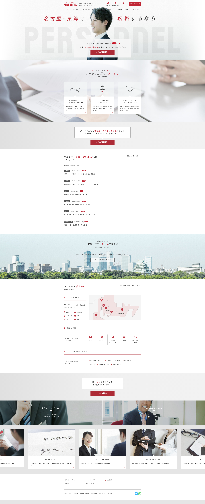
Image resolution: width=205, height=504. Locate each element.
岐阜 (78, 315)
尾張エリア (79, 312)
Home (67, 9)
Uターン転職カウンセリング (102, 259)
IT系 (90, 340)
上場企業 (108, 360)
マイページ (123, 5)
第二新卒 (92, 364)
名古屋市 (68, 312)
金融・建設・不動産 (135, 341)
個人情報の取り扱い (84, 493)
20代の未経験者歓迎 (104, 364)
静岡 (78, 319)
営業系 (124, 340)
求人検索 (75, 9)
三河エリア (69, 315)
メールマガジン (90, 483)
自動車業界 (117, 360)
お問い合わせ (102, 493)
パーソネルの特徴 (106, 9)
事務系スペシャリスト (113, 341)
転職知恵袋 (136, 9)
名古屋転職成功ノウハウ (89, 9)
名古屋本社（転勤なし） (96, 360)
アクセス (108, 5)
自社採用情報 (94, 493)
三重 (67, 319)
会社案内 (76, 493)
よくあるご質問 (115, 5)
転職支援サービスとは (122, 9)
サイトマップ (110, 493)
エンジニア (102, 340)
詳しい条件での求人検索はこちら (130, 285)
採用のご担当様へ (67, 493)
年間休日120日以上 (117, 364)
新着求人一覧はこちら (133, 156)
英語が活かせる (128, 360)
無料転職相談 (134, 4)
